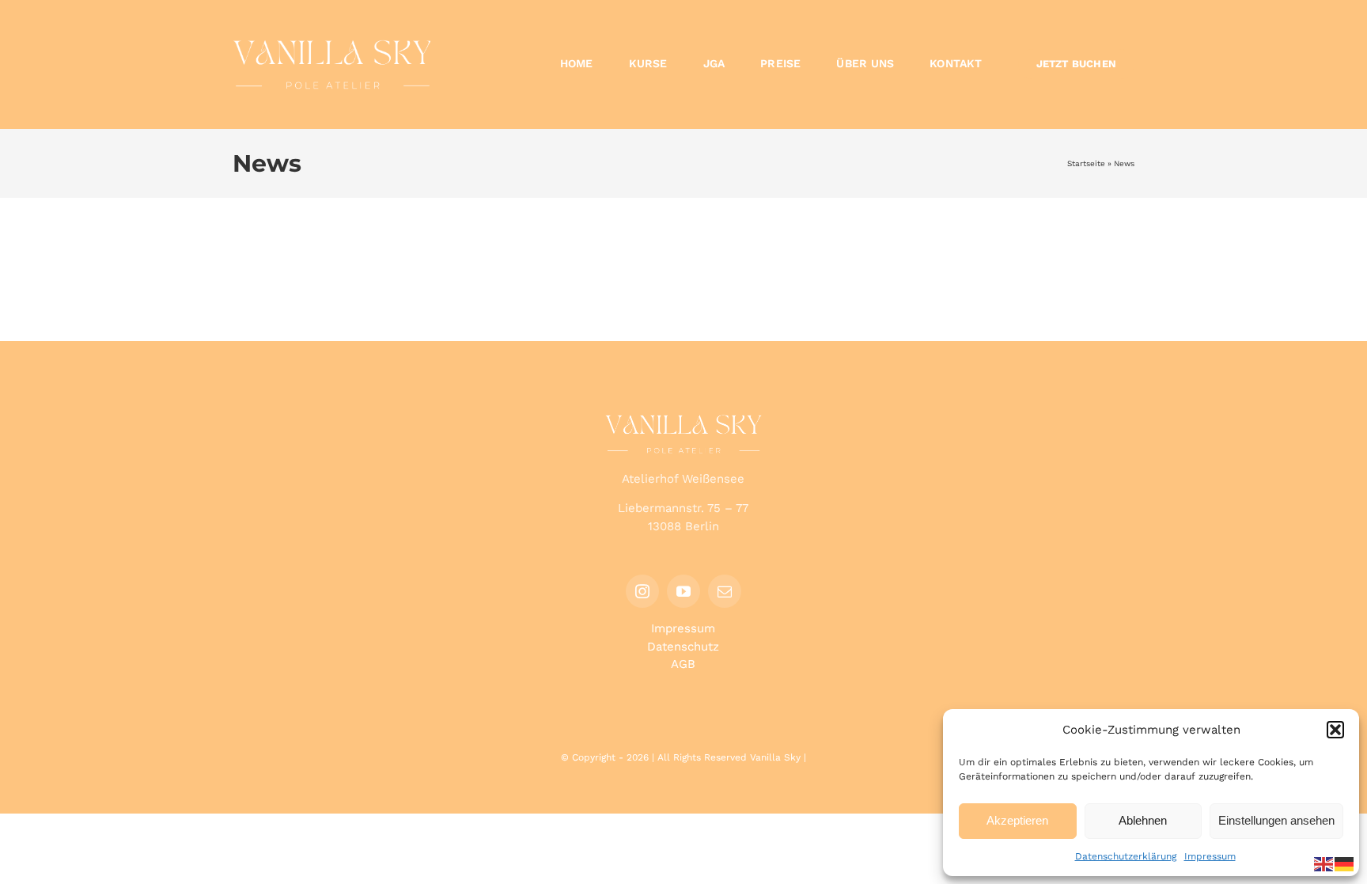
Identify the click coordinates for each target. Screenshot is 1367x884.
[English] (1324, 863)
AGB (683, 664)
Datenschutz (683, 646)
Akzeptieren (1017, 820)
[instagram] (642, 591)
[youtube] (683, 591)
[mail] (724, 591)
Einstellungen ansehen (1276, 820)
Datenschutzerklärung (1125, 856)
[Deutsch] (1345, 863)
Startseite (1086, 163)
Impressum (1210, 856)
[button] (1335, 730)
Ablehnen (1143, 820)
